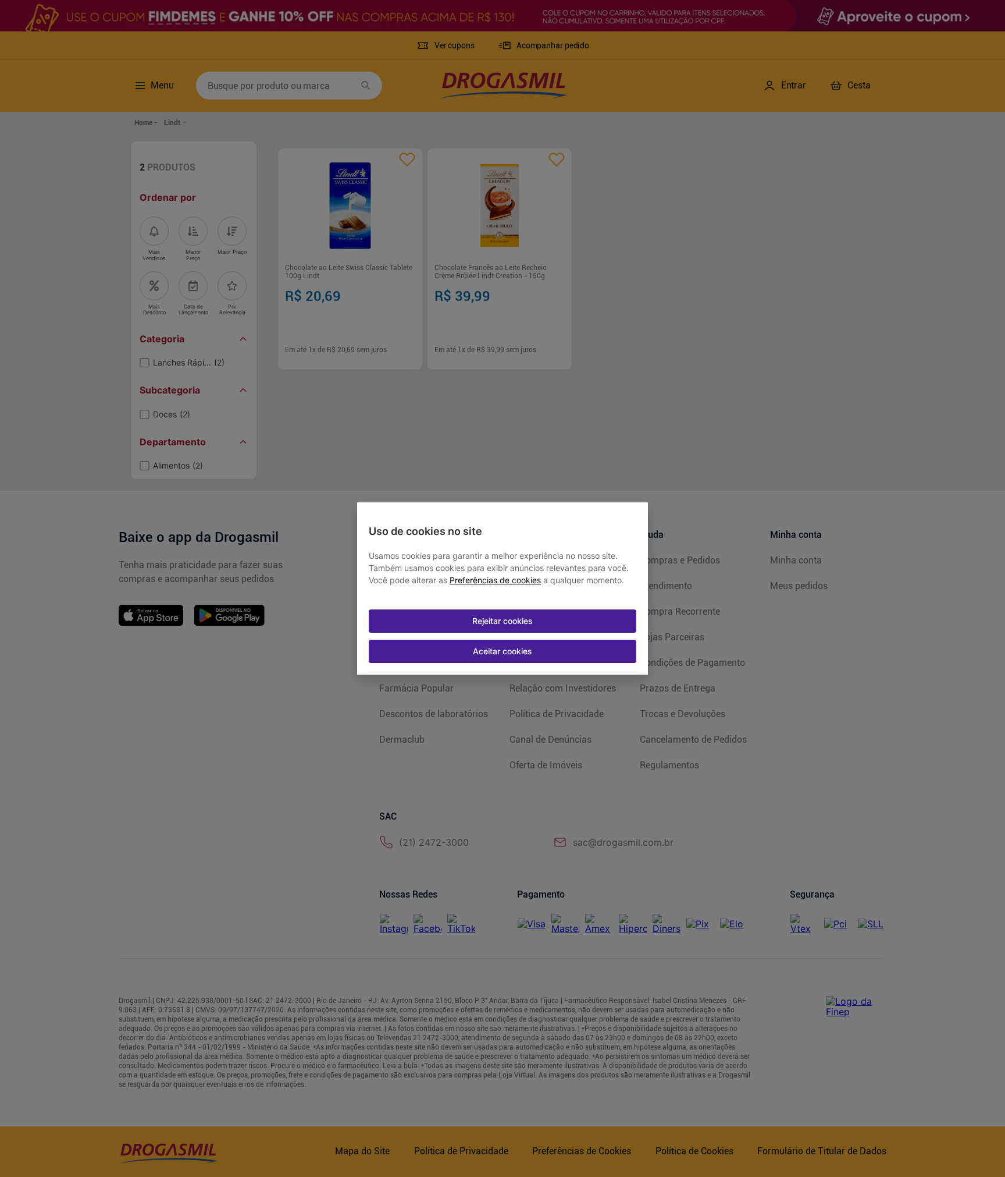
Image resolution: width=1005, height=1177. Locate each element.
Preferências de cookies (495, 580)
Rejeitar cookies (502, 621)
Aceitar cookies (502, 651)
